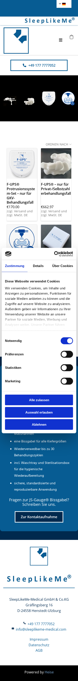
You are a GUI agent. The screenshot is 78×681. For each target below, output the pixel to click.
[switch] (67, 354)
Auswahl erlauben (39, 412)
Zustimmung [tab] (14, 266)
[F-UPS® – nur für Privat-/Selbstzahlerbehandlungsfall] (56, 163)
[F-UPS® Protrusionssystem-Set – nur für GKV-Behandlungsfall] (22, 163)
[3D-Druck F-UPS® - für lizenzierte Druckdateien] (22, 240)
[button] (39, 65)
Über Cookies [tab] (62, 266)
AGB (39, 650)
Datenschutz (39, 645)
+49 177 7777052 (41, 624)
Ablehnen (39, 424)
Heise (49, 672)
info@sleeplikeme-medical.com (41, 629)
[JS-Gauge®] (56, 240)
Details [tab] (38, 266)
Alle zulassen (39, 400)
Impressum (39, 639)
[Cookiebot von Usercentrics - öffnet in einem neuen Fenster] (55, 254)
